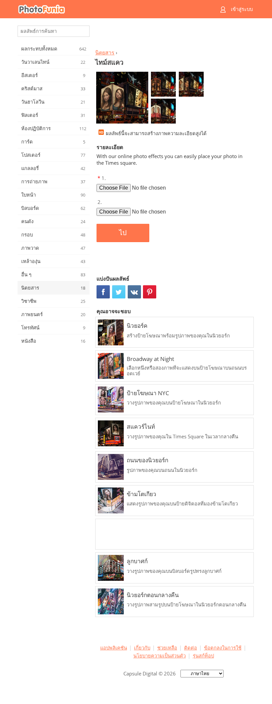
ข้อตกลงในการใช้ (222, 647)
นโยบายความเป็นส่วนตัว (159, 655)
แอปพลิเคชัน (113, 647)
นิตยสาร (104, 52)
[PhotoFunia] (110, 9)
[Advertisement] (173, 35)
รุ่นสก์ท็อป (203, 655)
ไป (123, 232)
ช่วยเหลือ (167, 647)
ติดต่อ (190, 647)
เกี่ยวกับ (142, 647)
